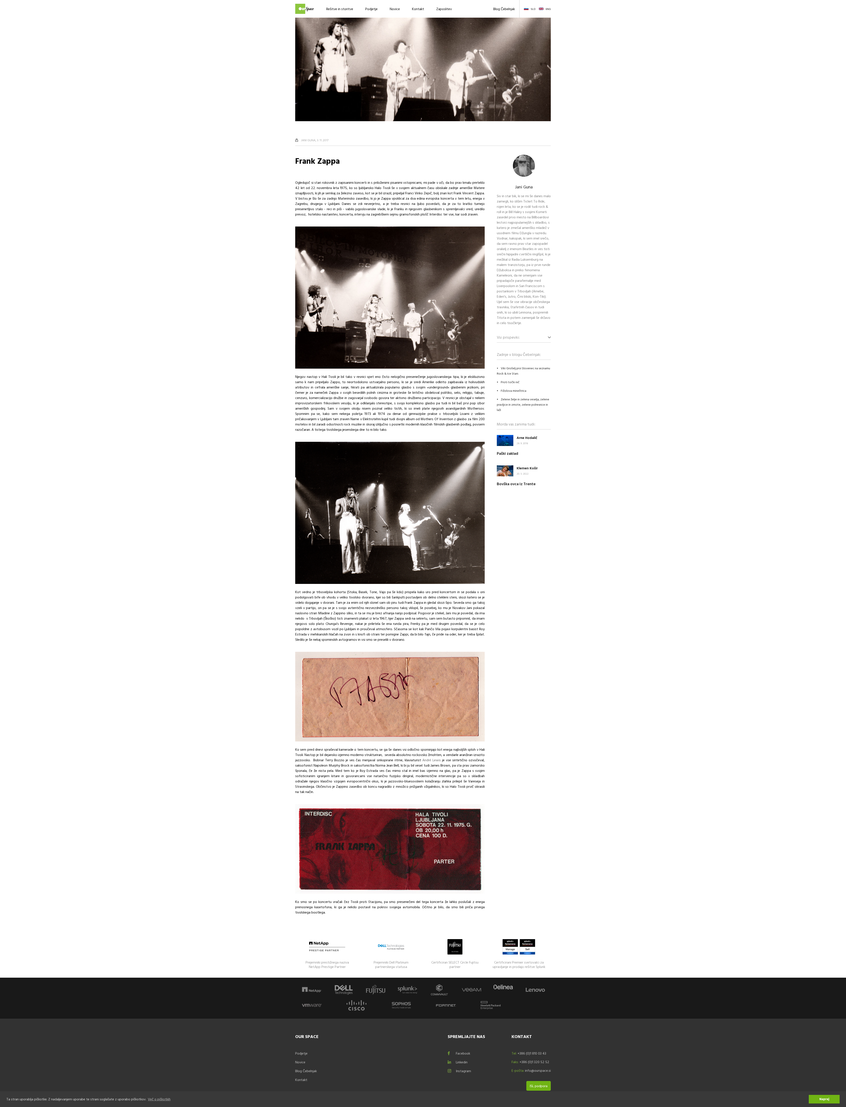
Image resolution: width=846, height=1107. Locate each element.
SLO (533, 9)
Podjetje (371, 8)
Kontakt (418, 8)
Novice (395, 8)
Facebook (463, 1053)
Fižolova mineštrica (513, 390)
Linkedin (462, 1062)
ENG (548, 9)
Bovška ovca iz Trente (516, 484)
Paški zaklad (507, 453)
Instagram (463, 1071)
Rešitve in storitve (339, 8)
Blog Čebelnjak (504, 8)
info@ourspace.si (538, 1070)
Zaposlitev (444, 8)
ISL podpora (538, 1085)
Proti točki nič (510, 382)
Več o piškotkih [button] (159, 1099)
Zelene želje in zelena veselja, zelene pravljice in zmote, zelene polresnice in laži (523, 404)
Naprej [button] (824, 1099)
